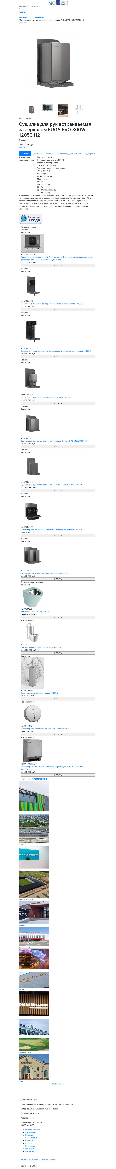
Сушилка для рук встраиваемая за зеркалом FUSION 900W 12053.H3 (52, 485)
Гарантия (29, 1135)
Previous (17, 65)
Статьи (28, 1143)
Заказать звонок (49, 1159)
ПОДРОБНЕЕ (58, 1084)
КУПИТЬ (22, 147)
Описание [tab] (25, 153)
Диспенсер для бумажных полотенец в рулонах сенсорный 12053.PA (51, 530)
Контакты (29, 1151)
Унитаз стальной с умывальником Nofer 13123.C (42, 647)
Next (99, 65)
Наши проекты (34, 779)
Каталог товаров (32, 1129)
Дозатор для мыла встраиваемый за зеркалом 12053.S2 (46, 397)
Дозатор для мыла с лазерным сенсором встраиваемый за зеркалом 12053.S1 (56, 351)
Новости (29, 1140)
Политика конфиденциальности (54, 1166)
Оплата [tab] (49, 153)
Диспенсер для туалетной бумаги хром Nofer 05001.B (45, 728)
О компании (30, 1132)
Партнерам (30, 1146)
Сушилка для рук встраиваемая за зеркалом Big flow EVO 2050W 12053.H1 (54, 441)
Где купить (90, 153)
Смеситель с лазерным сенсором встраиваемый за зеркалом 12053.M (52, 304)
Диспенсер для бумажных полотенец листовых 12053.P (46, 573)
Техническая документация (69, 153)
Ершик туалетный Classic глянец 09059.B (39, 693)
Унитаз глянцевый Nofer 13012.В (35, 611)
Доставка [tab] (38, 153)
